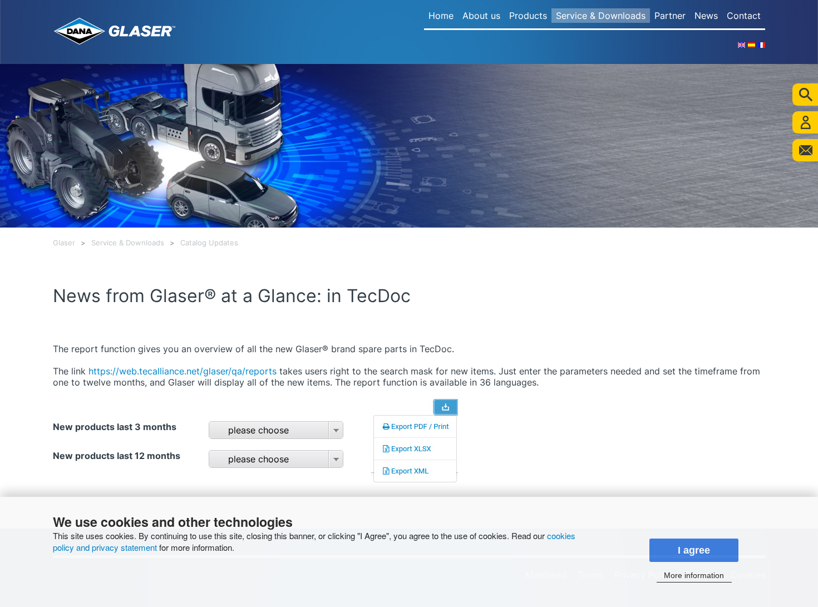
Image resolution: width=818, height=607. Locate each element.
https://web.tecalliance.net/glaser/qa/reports (182, 371)
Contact (744, 15)
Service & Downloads (600, 15)
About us (481, 15)
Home (441, 15)
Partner (670, 15)
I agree (694, 550)
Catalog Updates (209, 243)
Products (528, 15)
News (706, 15)
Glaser (64, 243)
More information (694, 575)
